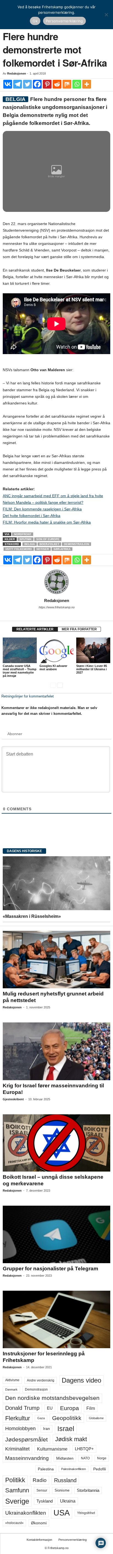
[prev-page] (53, 685)
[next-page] (60, 685)
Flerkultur (17, 1418)
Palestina (46, 1469)
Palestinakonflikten (73, 1469)
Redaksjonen (16, 73)
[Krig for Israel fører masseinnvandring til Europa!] (56, 1051)
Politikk (15, 1480)
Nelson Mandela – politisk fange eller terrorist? (43, 502)
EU (50, 1408)
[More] (86, 84)
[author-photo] (56, 582)
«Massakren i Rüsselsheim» (32, 916)
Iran (46, 1428)
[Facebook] (37, 84)
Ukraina (67, 1501)
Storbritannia (88, 1490)
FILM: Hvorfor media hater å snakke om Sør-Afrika (47, 522)
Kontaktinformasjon (39, 1539)
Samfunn (17, 1490)
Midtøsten (65, 1458)
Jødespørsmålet (26, 1439)
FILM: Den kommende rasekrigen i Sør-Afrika (42, 509)
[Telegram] (17, 84)
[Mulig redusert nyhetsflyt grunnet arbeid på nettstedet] (56, 959)
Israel (65, 1428)
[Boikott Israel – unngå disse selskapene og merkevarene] (56, 1143)
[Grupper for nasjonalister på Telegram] (56, 1234)
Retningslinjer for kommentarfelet (27, 696)
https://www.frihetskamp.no (57, 607)
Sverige (17, 1501)
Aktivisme (12, 1380)
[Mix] (67, 84)
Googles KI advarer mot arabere (53, 667)
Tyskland (44, 1501)
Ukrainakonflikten (25, 1513)
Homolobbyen (20, 1428)
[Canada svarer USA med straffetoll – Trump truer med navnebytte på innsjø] (20, 650)
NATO (85, 1458)
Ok (35, 21)
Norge (101, 1458)
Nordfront (22, 534)
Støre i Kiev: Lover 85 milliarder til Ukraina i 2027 (91, 669)
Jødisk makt (71, 1439)
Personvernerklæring (72, 1539)
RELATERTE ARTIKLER (34, 629)
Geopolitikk (66, 1418)
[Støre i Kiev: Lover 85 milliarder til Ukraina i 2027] (93, 650)
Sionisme (62, 1490)
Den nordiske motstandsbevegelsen (52, 1398)
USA (61, 1512)
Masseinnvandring (27, 1458)
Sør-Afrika (61, 549)
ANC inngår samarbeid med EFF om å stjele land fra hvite (53, 496)
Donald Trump (22, 1408)
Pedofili (99, 1469)
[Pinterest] (47, 84)
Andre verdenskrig (40, 1380)
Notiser (42, 549)
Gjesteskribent (13, 1099)
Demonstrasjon (76, 544)
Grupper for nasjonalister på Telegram (50, 1268)
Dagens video (81, 1380)
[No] (106, 14)
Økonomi (39, 1523)
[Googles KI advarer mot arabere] (56, 650)
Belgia (29, 544)
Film (90, 1408)
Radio (40, 1480)
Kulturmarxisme (52, 1449)
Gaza (41, 1418)
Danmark (11, 1389)
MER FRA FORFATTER (79, 629)
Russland (65, 1480)
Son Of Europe (48, 539)
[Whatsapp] (76, 84)
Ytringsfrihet (86, 1513)
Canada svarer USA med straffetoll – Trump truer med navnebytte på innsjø (19, 670)
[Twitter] (27, 84)
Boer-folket (49, 544)
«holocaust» (14, 1523)
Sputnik (25, 539)
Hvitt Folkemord (18, 549)
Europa (69, 1408)
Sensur (41, 1490)
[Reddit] (57, 84)
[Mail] (56, 615)
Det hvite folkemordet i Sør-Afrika (31, 515)
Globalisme (96, 1418)
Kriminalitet (17, 1449)
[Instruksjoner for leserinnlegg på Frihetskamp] (56, 1319)
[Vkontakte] (7, 84)
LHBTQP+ (84, 1448)
